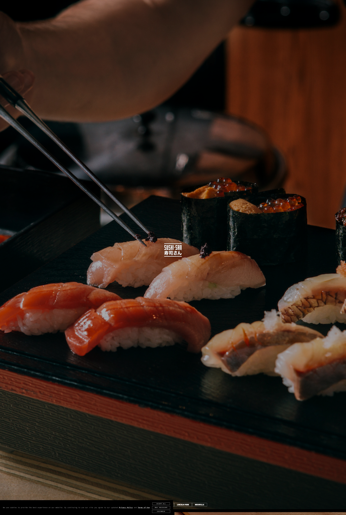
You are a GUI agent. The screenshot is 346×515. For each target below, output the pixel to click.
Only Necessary (161, 508)
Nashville (199, 505)
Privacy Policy (126, 507)
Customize (161, 511)
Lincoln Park (183, 505)
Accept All (161, 504)
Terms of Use (144, 507)
